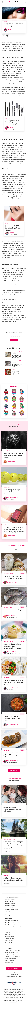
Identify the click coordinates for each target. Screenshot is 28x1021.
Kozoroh (14, 415)
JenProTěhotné (7, 997)
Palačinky (7, 934)
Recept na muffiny (9, 929)
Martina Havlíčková (12, 582)
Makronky (7, 945)
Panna (21, 401)
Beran (14, 394)
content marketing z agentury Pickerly (12, 994)
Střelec (14, 408)
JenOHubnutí (13, 1002)
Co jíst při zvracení (10, 954)
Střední (22, 677)
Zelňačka (7, 911)
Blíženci (21, 408)
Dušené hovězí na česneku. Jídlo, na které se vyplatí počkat (12, 755)
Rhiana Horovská (11, 615)
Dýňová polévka (9, 962)
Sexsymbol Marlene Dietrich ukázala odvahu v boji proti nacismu (13, 455)
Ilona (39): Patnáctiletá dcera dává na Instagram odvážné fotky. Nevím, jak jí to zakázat (14, 529)
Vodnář (6, 401)
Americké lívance (9, 936)
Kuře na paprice (9, 907)
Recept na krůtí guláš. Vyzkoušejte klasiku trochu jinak (13, 718)
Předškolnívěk (15, 997)
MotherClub (13, 996)
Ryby (6, 408)
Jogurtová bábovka (10, 940)
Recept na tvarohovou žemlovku (13, 927)
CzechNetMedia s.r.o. (16, 989)
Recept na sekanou (10, 903)
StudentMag (10, 999)
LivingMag (14, 1000)
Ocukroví (19, 1000)
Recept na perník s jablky (11, 920)
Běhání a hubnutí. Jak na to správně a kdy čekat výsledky (13, 879)
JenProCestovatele (19, 999)
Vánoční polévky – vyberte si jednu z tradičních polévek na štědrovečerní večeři (17, 373)
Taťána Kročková (11, 461)
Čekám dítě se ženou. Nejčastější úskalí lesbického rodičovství (13, 810)
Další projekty (14, 974)
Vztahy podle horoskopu (11, 952)
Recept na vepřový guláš (11, 909)
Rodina (5, 525)
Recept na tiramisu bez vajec (12, 923)
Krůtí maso (6, 714)
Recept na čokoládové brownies (13, 925)
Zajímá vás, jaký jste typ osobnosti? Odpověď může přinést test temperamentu (13, 492)
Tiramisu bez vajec (9, 938)
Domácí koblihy (9, 943)
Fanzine (4, 999)
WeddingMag (7, 1000)
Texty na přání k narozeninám (12, 950)
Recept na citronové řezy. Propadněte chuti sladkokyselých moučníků (13, 646)
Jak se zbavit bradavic (10, 958)
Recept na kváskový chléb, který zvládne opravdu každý (16, 356)
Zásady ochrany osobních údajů (14, 976)
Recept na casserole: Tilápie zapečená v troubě (17, 365)
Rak (14, 401)
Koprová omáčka (9, 960)
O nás (14, 972)
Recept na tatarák (10, 899)
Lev (22, 415)
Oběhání (19, 996)
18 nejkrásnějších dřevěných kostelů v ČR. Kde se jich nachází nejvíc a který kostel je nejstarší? (13, 845)
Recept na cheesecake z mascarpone (11, 917)
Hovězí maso (7, 677)
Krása (5, 21)
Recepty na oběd (16, 361)
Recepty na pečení (17, 352)
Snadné (22, 573)
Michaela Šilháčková (12, 497)
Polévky (14, 369)
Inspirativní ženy (8, 451)
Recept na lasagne (10, 905)
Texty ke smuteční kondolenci (12, 956)
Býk (6, 415)
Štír (22, 394)
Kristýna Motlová (11, 652)
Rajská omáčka (9, 901)
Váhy (6, 394)
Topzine (21, 997)
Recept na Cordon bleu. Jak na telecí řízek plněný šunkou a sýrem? (13, 682)
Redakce (10, 29)
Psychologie (7, 487)
